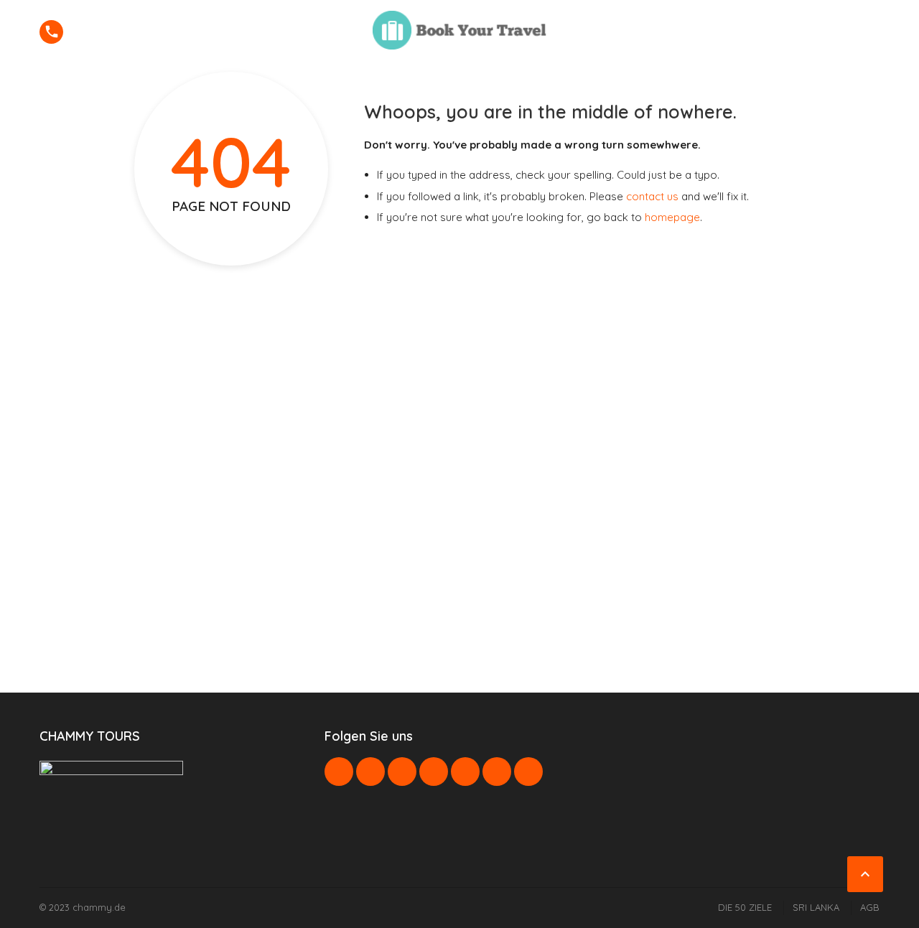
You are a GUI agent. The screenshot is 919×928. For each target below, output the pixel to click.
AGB (870, 907)
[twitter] (370, 771)
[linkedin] (402, 771)
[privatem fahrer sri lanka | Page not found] (459, 30)
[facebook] (339, 771)
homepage (672, 217)
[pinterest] (433, 771)
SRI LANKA (816, 907)
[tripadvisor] (528, 771)
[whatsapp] (465, 771)
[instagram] (496, 771)
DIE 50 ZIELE (745, 907)
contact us (652, 196)
